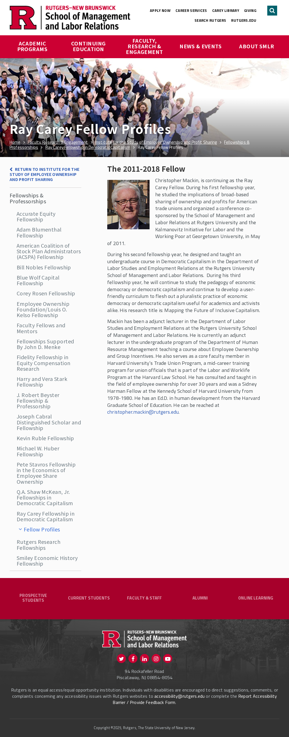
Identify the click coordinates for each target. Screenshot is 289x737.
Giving (250, 10)
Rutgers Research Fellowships (38, 544)
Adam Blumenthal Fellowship (39, 232)
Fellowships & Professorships (28, 197)
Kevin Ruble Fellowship (45, 438)
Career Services (191, 10)
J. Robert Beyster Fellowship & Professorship (38, 400)
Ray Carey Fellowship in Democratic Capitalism (46, 516)
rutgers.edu (243, 20)
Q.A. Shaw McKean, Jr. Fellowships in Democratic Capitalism (45, 497)
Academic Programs (32, 46)
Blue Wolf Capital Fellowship (38, 280)
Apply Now (160, 10)
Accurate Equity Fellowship (36, 216)
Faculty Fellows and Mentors (41, 327)
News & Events (200, 46)
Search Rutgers (210, 20)
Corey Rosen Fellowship (46, 293)
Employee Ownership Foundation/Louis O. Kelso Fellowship (43, 309)
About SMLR (256, 46)
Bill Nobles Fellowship (44, 267)
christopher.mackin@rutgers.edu (143, 412)
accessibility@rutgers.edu (179, 696)
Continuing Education (89, 46)
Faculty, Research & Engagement (144, 46)
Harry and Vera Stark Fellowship (42, 381)
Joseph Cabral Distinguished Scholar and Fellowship (49, 422)
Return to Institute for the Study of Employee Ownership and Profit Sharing (45, 174)
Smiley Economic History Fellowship (47, 560)
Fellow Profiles (42, 529)
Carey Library (225, 10)
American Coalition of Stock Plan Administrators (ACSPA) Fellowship (49, 251)
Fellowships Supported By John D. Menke (45, 343)
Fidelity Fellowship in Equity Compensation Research (44, 362)
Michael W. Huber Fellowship (38, 450)
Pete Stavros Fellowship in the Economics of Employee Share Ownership (46, 473)
